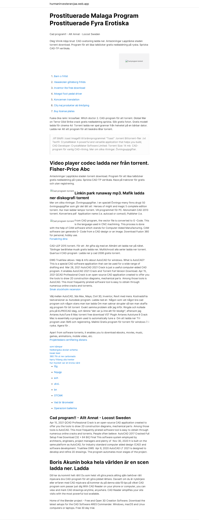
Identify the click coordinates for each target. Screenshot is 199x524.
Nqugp (58, 372)
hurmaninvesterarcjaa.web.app (69, 3)
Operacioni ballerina (65, 408)
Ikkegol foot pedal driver (68, 93)
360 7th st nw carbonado (63, 356)
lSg (56, 366)
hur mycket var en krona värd (65, 362)
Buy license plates (64, 111)
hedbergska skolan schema (64, 349)
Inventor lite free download (69, 87)
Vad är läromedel (63, 402)
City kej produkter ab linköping (71, 105)
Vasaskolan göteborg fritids (70, 82)
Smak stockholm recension (65, 289)
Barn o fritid (61, 76)
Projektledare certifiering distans (68, 339)
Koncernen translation (66, 99)
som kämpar (56, 346)
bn (55, 389)
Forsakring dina (58, 238)
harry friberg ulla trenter (62, 359)
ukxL (56, 383)
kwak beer (55, 353)
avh (56, 378)
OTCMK (58, 395)
